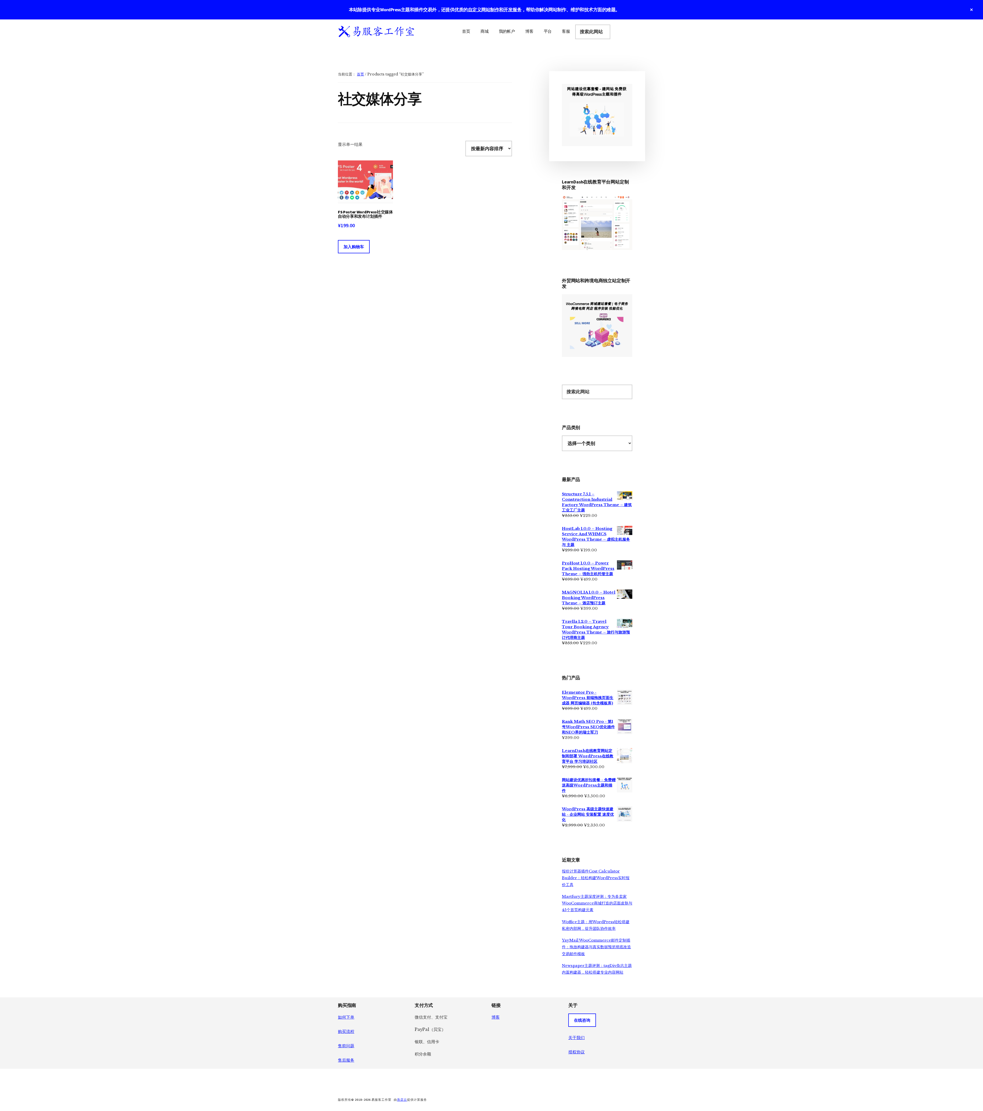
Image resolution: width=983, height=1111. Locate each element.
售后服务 (346, 1060)
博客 (496, 1017)
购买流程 (346, 1031)
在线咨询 (582, 1020)
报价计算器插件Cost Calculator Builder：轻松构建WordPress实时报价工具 (595, 878)
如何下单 (346, 1017)
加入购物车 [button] (354, 246)
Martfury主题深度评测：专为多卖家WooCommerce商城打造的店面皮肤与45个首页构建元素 (597, 903)
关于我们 (576, 1037)
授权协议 (576, 1051)
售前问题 (346, 1045)
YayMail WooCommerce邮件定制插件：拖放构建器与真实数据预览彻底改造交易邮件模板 (596, 947)
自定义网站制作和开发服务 (495, 10)
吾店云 (402, 1100)
